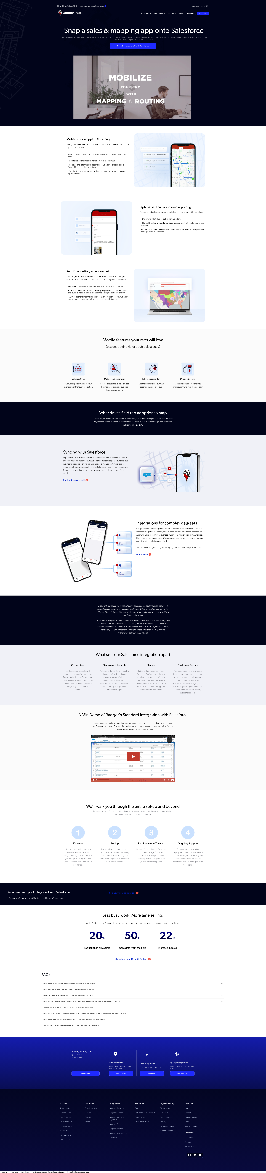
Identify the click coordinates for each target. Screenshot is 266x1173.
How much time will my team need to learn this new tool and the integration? (74, 1019)
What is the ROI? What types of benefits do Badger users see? (68, 1007)
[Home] (70, 13)
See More (113, 1138)
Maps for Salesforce (117, 1108)
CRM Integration (66, 1126)
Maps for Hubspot (116, 1113)
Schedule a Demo (91, 1108)
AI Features (64, 1131)
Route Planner (65, 1108)
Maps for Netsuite (116, 1129)
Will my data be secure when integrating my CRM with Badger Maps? (71, 1025)
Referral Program (191, 1126)
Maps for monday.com (118, 1133)
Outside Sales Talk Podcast (145, 1113)
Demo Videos (65, 1140)
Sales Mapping (65, 1113)
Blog (136, 1108)
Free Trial (151, 1073)
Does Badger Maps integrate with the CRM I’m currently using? (68, 995)
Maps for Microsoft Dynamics (117, 1118)
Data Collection (65, 1117)
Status (187, 1122)
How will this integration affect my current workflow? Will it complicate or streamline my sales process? (84, 1013)
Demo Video (121, 1073)
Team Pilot (89, 1117)
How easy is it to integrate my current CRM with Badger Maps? (68, 989)
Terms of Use (164, 1113)
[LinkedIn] (195, 1155)
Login (187, 1108)
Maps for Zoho (115, 1124)
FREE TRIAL (190, 13)
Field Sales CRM (66, 1122)
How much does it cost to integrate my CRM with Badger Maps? (69, 983)
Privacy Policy (165, 1108)
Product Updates (191, 1117)
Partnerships (189, 1146)
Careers (188, 1142)
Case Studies (140, 1117)
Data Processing (166, 1117)
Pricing (87, 1122)
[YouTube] (200, 1155)
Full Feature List (65, 1135)
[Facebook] (189, 1155)
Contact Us (189, 1137)
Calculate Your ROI (142, 1122)
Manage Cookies (166, 1131)
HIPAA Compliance (167, 1126)
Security (163, 1122)
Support (188, 1113)
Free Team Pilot (182, 1073)
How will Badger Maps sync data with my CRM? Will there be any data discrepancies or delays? (81, 1001)
